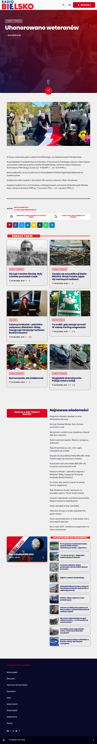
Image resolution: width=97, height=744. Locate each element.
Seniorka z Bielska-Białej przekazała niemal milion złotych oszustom (74, 567)
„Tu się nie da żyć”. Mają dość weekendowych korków (72, 556)
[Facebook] (19, 731)
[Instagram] (16, 731)
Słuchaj (84, 4)
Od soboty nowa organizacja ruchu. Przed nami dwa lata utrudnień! (72, 631)
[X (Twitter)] (11, 731)
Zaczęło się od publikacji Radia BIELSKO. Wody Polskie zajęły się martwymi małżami (69, 276)
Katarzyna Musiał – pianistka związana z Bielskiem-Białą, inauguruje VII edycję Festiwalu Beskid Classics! (27, 328)
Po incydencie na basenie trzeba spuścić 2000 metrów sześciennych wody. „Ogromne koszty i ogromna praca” (73, 547)
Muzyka (13, 550)
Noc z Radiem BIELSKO (21, 554)
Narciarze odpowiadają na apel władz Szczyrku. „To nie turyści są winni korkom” (74, 620)
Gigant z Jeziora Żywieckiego (72, 577)
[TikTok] (14, 731)
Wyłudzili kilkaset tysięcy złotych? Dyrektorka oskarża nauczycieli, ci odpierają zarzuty (74, 588)
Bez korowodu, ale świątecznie (26, 378)
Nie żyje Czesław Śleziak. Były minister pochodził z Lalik (25, 275)
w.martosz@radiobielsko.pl (25, 210)
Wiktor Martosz (21, 207)
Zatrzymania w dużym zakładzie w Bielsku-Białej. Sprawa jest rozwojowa (74, 641)
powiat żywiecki (13, 21)
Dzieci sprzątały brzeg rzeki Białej (64, 506)
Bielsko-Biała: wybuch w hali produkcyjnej (72, 599)
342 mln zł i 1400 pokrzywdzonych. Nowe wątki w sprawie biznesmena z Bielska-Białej (74, 609)
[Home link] (18, 5)
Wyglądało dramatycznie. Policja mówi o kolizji (67, 380)
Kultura (13, 320)
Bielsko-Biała (58, 320)
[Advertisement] (48, 58)
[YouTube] (8, 731)
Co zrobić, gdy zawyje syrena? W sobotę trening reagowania (69, 326)
